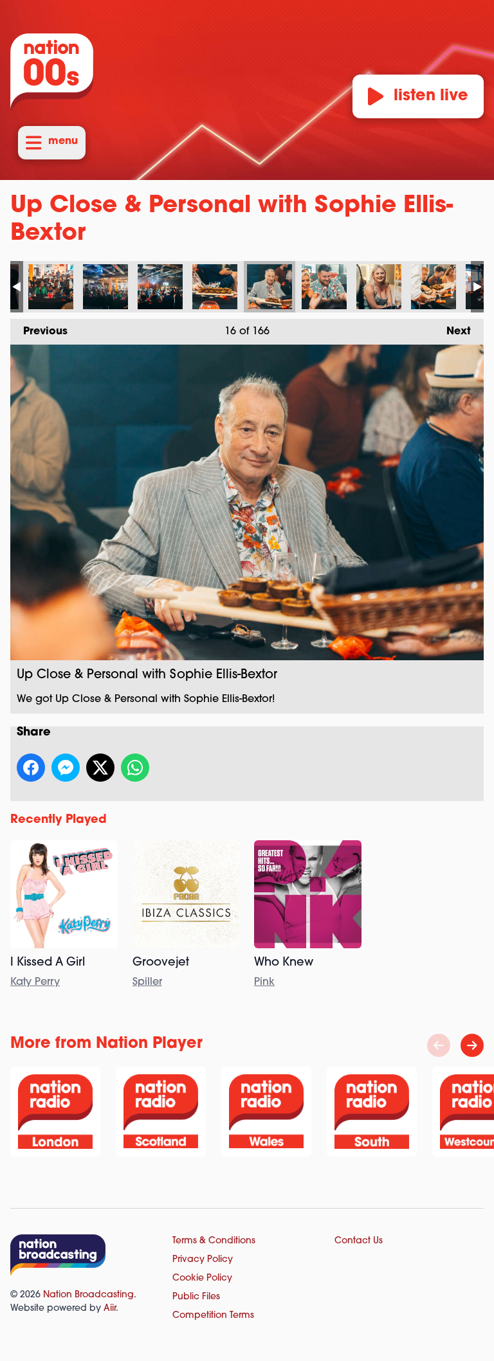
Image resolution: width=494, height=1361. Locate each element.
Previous (39, 332)
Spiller (147, 982)
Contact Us (358, 1241)
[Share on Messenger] (65, 767)
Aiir (110, 1308)
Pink (264, 982)
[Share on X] (100, 767)
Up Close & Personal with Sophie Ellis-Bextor (50, 286)
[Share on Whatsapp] (135, 767)
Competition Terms (213, 1315)
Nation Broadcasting (88, 1295)
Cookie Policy (202, 1278)
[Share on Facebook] (31, 767)
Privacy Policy (202, 1260)
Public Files (196, 1297)
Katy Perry (35, 982)
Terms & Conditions (213, 1241)
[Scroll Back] (438, 1045)
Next (452, 332)
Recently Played (58, 820)
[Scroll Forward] (472, 1045)
